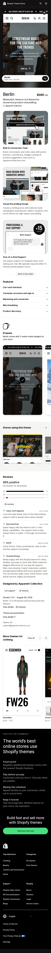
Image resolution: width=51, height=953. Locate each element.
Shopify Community (11, 899)
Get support (10, 591)
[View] (22, 449)
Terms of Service (10, 924)
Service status (32, 903)
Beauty (6, 865)
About (28, 890)
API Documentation (11, 894)
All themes (23, 591)
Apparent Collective (14, 106)
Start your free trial (25, 831)
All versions (21, 607)
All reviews (9, 504)
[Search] (41, 3)
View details (8, 607)
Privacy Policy (9, 930)
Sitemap (6, 942)
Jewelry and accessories (13, 870)
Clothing (6, 861)
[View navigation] (46, 3)
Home (5, 874)
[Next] (46, 428)
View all (31, 638)
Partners (29, 894)
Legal (28, 899)
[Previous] (40, 428)
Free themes (31, 865)
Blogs (5, 903)
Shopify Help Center (11, 890)
